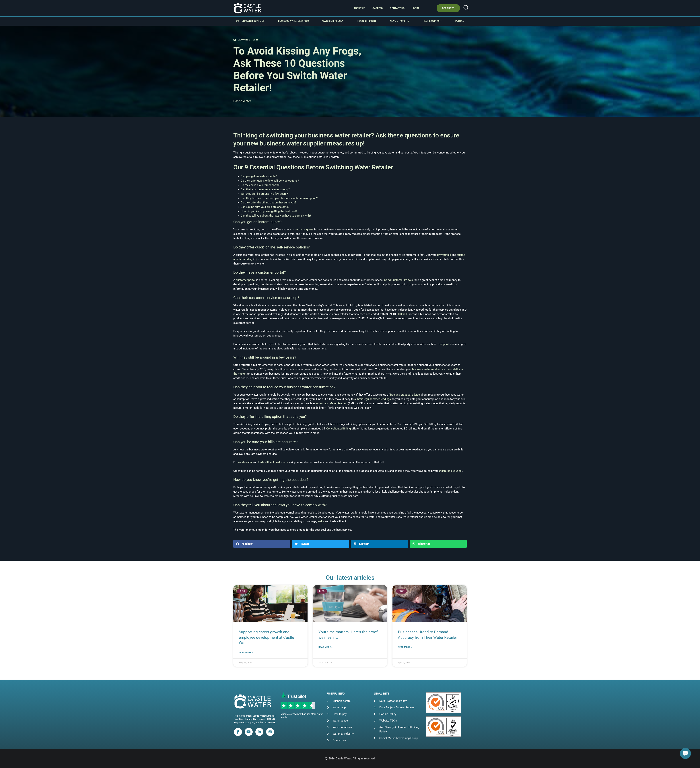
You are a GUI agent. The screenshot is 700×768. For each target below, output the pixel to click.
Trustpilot (443, 344)
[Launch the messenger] (685, 753)
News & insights (399, 21)
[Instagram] (270, 732)
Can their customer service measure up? (265, 189)
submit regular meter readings (372, 399)
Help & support (432, 21)
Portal (459, 21)
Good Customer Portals (398, 280)
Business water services (293, 21)
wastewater (245, 462)
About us (359, 8)
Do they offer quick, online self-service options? (270, 180)
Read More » (246, 652)
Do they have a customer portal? (260, 185)
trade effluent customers (273, 462)
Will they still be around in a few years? (264, 193)
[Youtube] (249, 732)
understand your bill (450, 471)
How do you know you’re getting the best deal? (269, 211)
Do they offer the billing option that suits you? (268, 202)
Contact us (397, 8)
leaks (321, 521)
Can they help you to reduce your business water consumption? (279, 198)
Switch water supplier (250, 21)
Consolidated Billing (338, 428)
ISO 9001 (403, 314)
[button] (466, 8)
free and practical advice (405, 394)
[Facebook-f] (238, 732)
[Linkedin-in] (259, 732)
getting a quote (304, 229)
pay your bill (443, 254)
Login (415, 8)
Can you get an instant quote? (259, 176)
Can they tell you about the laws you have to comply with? (276, 215)
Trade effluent (366, 21)
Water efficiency (332, 21)
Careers (377, 8)
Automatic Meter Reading (331, 403)
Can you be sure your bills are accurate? (265, 207)
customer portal (245, 280)
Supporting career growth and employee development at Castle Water (266, 637)
